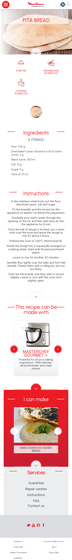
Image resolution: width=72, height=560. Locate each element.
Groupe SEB (18, 547)
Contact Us (18, 541)
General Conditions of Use (54, 541)
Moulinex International (18, 552)
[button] (36, 111)
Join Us (54, 547)
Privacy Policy (54, 552)
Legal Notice (18, 558)
